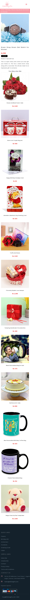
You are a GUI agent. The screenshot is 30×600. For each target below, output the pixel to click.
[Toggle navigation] (26, 4)
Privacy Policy (5, 566)
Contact (3, 564)
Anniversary (4, 542)
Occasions (4, 545)
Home (2, 10)
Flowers (3, 536)
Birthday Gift (5, 539)
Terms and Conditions (7, 569)
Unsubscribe (5, 561)
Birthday (8, 10)
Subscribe (4, 558)
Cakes (3, 550)
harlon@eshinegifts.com (11, 581)
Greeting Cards (5, 547)
